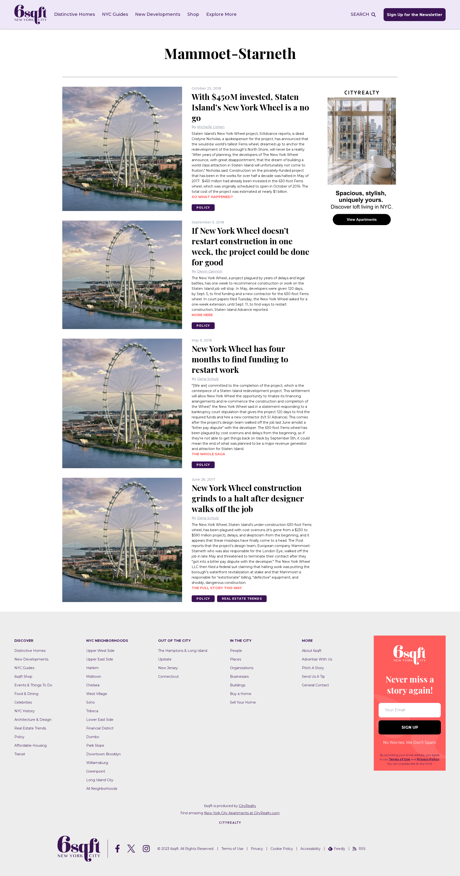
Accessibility (310, 849)
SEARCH (360, 14)
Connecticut (168, 676)
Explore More (221, 14)
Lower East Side (99, 719)
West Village (96, 694)
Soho (90, 702)
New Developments (157, 14)
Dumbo (92, 737)
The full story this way (217, 588)
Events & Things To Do (33, 685)
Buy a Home (240, 694)
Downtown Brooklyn (103, 754)
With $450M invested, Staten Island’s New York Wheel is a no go (250, 107)
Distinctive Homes (74, 14)
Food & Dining (26, 694)
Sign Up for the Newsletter (414, 14)
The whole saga (208, 454)
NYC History (24, 711)
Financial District (100, 728)
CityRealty (247, 806)
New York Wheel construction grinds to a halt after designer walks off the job (248, 498)
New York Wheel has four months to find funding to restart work (240, 359)
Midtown (93, 676)
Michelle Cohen (210, 127)
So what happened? (212, 197)
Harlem (92, 668)
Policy (203, 207)
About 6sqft (312, 650)
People (236, 650)
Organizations (241, 668)
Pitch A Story (313, 668)
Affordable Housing (30, 745)
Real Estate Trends (242, 598)
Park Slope (95, 745)
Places (235, 659)
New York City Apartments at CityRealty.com (242, 813)
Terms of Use (399, 759)
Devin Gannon (209, 271)
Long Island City (99, 780)
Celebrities (23, 702)
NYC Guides (115, 14)
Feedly (339, 849)
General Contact (315, 685)
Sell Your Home (243, 702)
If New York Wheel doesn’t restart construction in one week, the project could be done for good (250, 246)
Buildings (237, 685)
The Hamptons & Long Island (182, 650)
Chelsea (92, 685)
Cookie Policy (281, 849)
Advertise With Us (317, 659)
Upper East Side (99, 659)
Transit (19, 754)
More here (202, 315)
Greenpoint (95, 771)
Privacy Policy (428, 759)
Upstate (165, 659)
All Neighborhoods (101, 788)
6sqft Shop (23, 676)
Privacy (257, 849)
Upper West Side (100, 650)
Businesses (239, 676)
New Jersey (168, 668)
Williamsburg (97, 763)
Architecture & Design (33, 719)
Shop (193, 14)
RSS (362, 849)
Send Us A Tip (313, 676)
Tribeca (92, 711)
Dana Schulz (208, 379)
